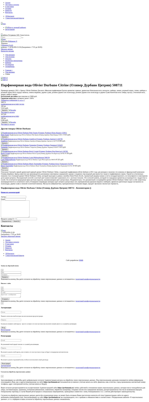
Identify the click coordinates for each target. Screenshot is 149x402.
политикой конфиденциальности (88, 279)
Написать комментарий (10, 192)
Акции (7, 3)
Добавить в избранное (9, 100)
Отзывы (8, 8)
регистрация (10, 29)
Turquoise (4, 147)
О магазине (9, 7)
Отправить (5, 299)
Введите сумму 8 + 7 (8, 219)
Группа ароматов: (76, 90)
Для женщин (10, 55)
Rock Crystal (5, 153)
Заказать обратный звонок (10, 236)
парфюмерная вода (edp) (10, 116)
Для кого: (49, 90)
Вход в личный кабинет (17, 27)
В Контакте (9, 16)
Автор (3, 197)
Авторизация (6, 366)
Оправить (5, 277)
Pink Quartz (5, 135)
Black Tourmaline (7, 166)
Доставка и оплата (12, 5)
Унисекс (8, 59)
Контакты (9, 12)
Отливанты (9, 64)
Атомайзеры (9, 66)
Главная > (9, 70)
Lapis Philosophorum (8, 159)
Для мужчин (10, 57)
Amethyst (4, 141)
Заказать (5, 110)
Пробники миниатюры (13, 61)
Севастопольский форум (14, 18)
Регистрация (5, 330)
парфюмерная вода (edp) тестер (12, 104)
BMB (81, 260)
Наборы (8, 63)
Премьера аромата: (10, 90)
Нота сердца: (61, 92)
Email (3, 199)
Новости (8, 10)
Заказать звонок (7, 49)
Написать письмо (7, 51)
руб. (7, 45)
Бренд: (29, 90)
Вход (3, 327)
